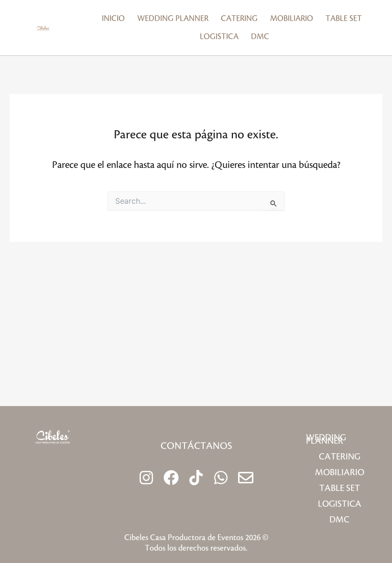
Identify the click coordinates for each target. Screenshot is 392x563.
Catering (239, 18)
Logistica (219, 36)
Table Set (344, 18)
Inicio (113, 18)
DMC (260, 36)
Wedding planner (172, 18)
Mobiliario (291, 18)
